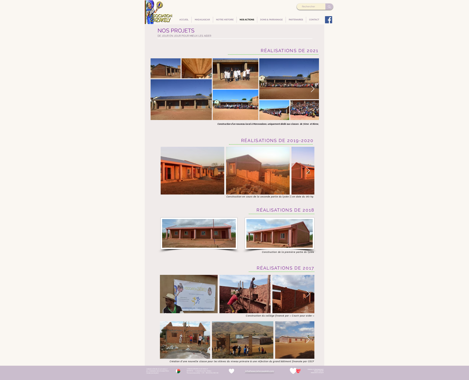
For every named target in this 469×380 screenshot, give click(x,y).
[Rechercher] (329, 6)
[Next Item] (313, 89)
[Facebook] (328, 19)
